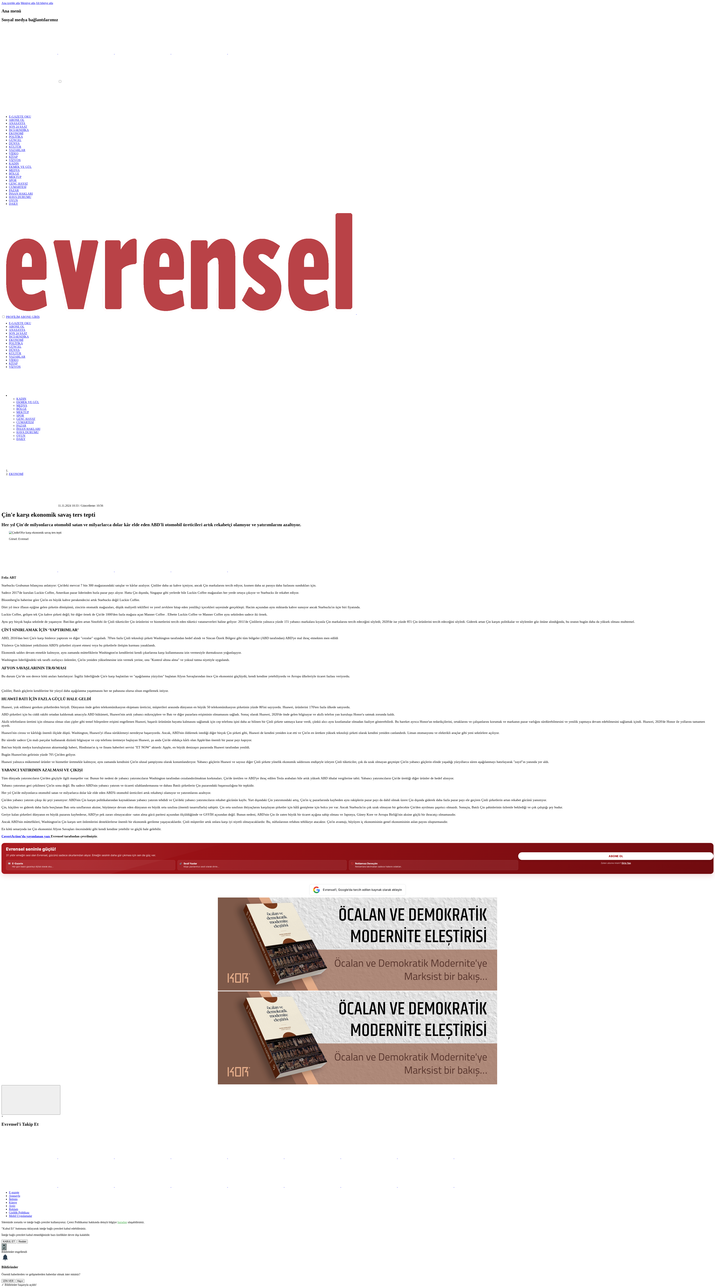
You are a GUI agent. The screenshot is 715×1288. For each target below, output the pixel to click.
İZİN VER (8, 1281)
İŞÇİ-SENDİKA (19, 130)
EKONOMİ (16, 133)
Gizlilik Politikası (19, 1212)
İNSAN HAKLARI (21, 193)
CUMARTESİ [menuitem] (25, 422)
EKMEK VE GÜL (20, 166)
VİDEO (13, 153)
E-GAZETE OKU (20, 116)
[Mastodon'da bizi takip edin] (426, 1157)
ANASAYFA (17, 123)
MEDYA (14, 170)
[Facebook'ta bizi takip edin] (86, 1157)
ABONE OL (16, 120)
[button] (37, 395)
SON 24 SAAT (18, 126)
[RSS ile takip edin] (482, 1157)
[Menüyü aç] (29, 81)
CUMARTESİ (17, 187)
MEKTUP (15, 176)
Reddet (22, 1241)
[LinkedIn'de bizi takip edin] (369, 1157)
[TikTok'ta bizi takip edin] (313, 1157)
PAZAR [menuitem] (21, 425)
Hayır (20, 1281)
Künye (13, 1202)
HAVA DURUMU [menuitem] (27, 432)
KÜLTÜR (15, 146)
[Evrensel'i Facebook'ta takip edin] (86, 53)
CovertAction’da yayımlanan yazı (26, 836)
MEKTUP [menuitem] (22, 412)
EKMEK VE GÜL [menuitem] (27, 402)
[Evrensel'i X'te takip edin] (29, 53)
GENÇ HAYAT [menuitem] (25, 418)
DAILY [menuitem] (21, 439)
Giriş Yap (626, 863)
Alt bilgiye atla (44, 3)
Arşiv (12, 1205)
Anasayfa (14, 1195)
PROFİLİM (13, 316)
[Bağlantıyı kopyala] (256, 570)
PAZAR (14, 190)
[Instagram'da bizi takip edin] (143, 1157)
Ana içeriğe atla (10, 3)
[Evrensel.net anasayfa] (356, 313)
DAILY (13, 203)
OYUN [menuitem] (20, 435)
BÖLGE (14, 173)
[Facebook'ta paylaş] (143, 570)
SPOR (13, 180)
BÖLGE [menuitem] (21, 408)
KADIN (14, 163)
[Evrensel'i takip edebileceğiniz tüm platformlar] (256, 53)
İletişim (13, 1199)
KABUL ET (9, 1241)
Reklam (13, 1209)
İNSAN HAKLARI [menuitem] (28, 429)
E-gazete (14, 1192)
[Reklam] (357, 989)
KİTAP (13, 156)
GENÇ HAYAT (18, 183)
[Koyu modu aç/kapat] (3, 316)
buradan (122, 1222)
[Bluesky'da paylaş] (199, 570)
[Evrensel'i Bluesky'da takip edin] (199, 53)
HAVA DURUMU (20, 197)
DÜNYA (14, 143)
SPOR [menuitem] (20, 415)
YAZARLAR (17, 150)
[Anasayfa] (37, 470)
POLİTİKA (16, 136)
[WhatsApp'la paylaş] (29, 570)
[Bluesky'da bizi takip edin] (256, 1157)
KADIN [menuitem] (21, 398)
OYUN (13, 200)
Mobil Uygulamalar (20, 1215)
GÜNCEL (15, 140)
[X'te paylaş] (86, 570)
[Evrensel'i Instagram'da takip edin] (143, 53)
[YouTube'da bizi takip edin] (199, 1157)
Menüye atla (28, 3)
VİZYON (15, 160)
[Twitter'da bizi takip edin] (29, 1157)
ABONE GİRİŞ (30, 316)
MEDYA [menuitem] (21, 405)
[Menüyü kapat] (29, 110)
